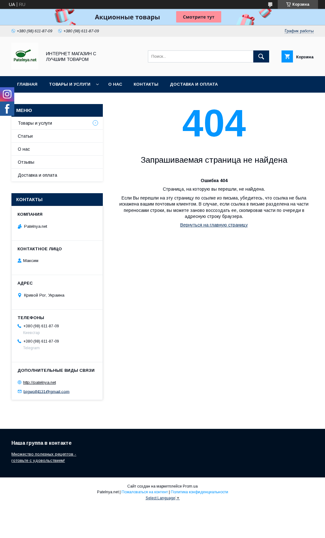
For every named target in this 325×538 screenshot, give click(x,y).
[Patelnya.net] (24, 67)
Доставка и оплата (194, 84)
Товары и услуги (69, 84)
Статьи (25, 136)
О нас (115, 84)
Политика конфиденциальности (199, 492)
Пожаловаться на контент (145, 492)
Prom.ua (190, 486)
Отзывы (26, 162)
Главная (27, 84)
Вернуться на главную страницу (214, 224)
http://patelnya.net (39, 382)
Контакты (146, 84)
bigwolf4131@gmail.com (46, 391)
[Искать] (261, 56)
